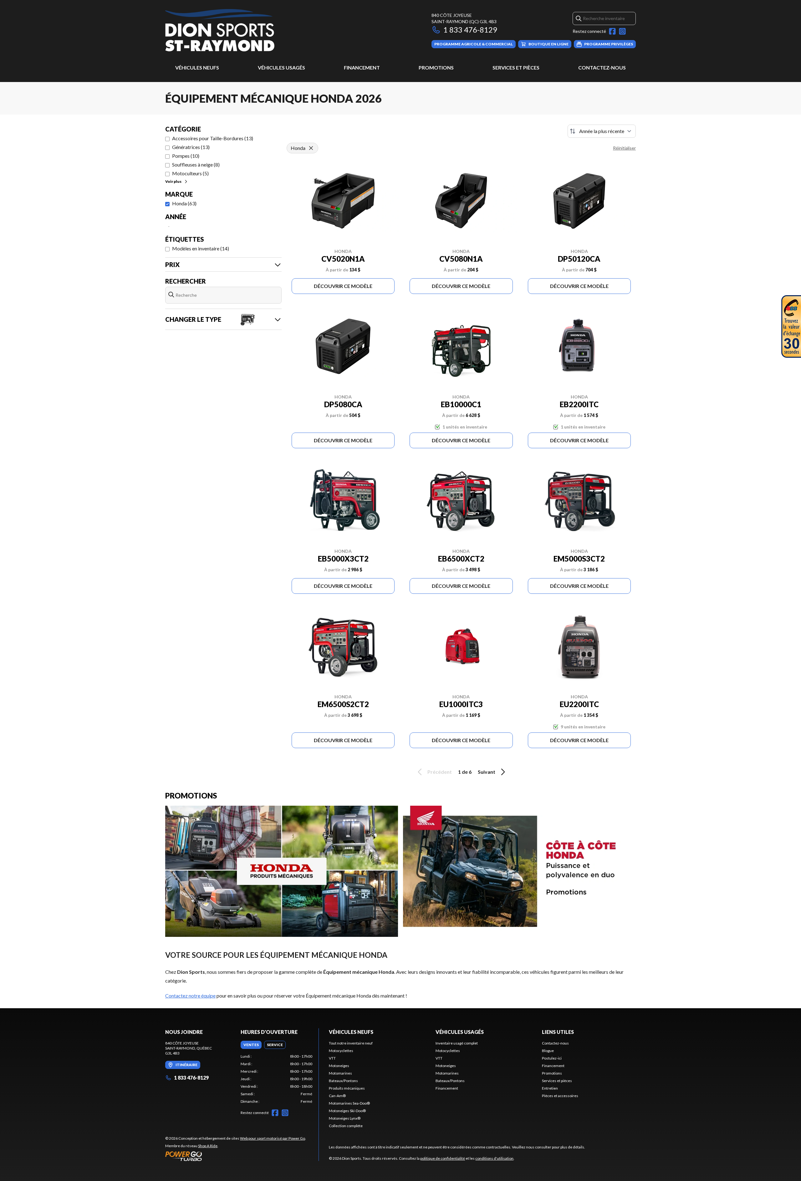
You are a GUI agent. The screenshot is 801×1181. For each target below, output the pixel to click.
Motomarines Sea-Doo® (349, 1103)
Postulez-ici (552, 1058)
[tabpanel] (276, 1079)
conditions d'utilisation (494, 1158)
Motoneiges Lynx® (344, 1118)
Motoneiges (339, 1065)
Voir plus (173, 181)
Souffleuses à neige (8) (196, 164)
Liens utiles (558, 1032)
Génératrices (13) (191, 147)
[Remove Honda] (311, 148)
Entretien (550, 1088)
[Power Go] (235, 1156)
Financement (362, 67)
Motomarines (340, 1073)
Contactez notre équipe (190, 996)
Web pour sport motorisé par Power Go (272, 1138)
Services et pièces (515, 67)
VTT (332, 1058)
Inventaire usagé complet (457, 1043)
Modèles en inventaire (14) (200, 248)
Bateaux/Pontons (343, 1080)
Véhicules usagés (281, 67)
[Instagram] (622, 31)
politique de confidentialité (442, 1158)
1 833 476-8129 (470, 29)
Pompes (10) (185, 156)
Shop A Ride (207, 1145)
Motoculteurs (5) (190, 173)
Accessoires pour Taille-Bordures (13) (212, 138)
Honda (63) (184, 203)
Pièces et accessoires (560, 1095)
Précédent (439, 772)
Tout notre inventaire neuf (351, 1043)
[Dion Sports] (219, 30)
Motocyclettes (341, 1050)
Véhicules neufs (197, 67)
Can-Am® (337, 1095)
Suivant (486, 772)
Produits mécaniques (347, 1088)
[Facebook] (612, 31)
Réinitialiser (624, 148)
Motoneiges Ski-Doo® (347, 1110)
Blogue (548, 1050)
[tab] (251, 1045)
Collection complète (346, 1125)
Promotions (436, 67)
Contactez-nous (602, 67)
